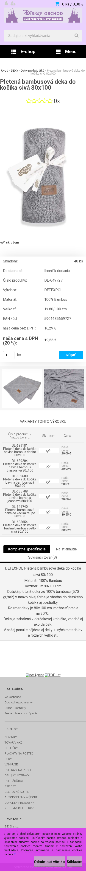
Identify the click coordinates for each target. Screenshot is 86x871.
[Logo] (43, 15)
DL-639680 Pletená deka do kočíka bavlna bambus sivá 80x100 (19, 480)
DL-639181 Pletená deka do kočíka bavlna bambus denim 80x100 (19, 450)
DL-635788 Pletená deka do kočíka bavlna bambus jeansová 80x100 (19, 496)
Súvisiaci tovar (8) (42, 557)
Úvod (4, 70)
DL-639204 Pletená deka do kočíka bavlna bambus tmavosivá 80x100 (19, 465)
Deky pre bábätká (32, 70)
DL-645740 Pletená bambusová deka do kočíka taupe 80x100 (20, 511)
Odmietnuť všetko (49, 862)
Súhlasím (74, 862)
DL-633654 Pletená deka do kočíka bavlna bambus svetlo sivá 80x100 (19, 526)
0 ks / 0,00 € (72, 4)
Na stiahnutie (66, 549)
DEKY (14, 70)
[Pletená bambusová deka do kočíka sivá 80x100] (43, 173)
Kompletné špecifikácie (27, 549)
